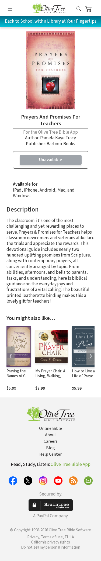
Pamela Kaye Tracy (58, 138)
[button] (78, 9)
